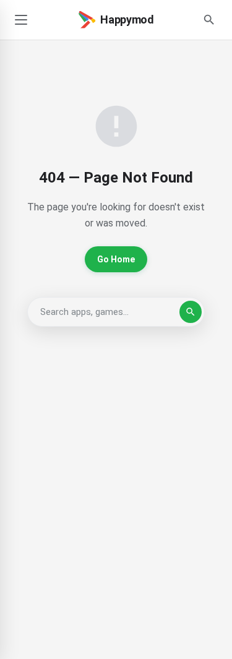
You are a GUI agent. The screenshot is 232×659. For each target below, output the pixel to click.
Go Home (116, 259)
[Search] (209, 20)
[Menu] (21, 20)
